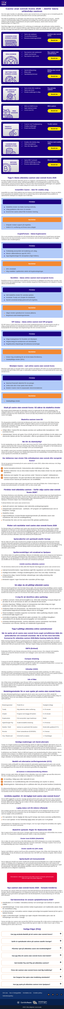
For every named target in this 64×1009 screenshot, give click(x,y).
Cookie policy (37, 993)
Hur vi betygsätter (15, 993)
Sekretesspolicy (8, 996)
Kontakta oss (27, 993)
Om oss (5, 993)
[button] (61, 999)
